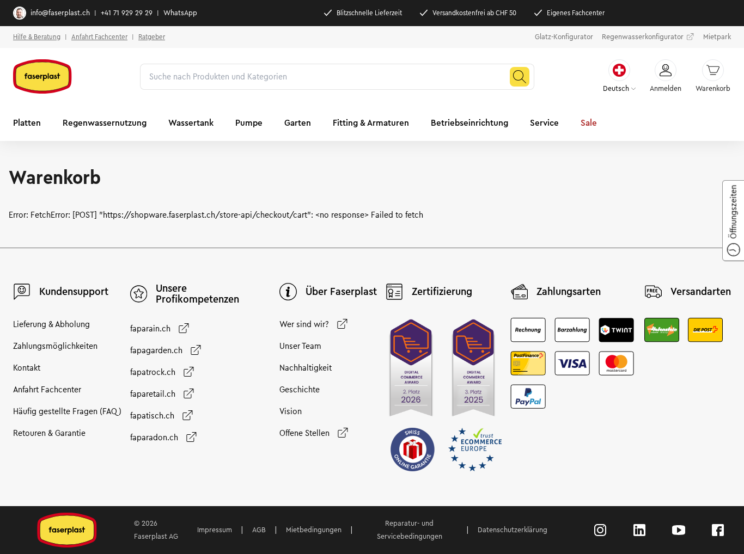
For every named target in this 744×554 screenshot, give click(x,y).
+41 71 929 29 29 (127, 13)
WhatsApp (180, 13)
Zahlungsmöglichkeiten (55, 346)
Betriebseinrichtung (469, 122)
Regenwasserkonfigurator (643, 37)
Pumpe (249, 122)
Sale (589, 122)
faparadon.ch (154, 437)
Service (544, 122)
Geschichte (299, 389)
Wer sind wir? (304, 324)
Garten (297, 122)
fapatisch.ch (152, 415)
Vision (290, 411)
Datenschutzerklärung (512, 530)
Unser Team (300, 346)
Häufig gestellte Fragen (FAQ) (67, 411)
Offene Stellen (304, 433)
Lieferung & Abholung (51, 324)
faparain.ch (150, 328)
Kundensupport (73, 291)
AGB (259, 530)
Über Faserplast (341, 291)
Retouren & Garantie (49, 433)
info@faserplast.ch (60, 13)
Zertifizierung (442, 291)
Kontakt (26, 368)
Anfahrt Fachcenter (99, 36)
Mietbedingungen (313, 530)
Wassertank (191, 122)
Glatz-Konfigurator (564, 37)
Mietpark (717, 37)
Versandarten (700, 291)
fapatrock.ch (152, 372)
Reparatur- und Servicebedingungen (409, 530)
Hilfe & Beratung (36, 36)
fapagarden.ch (156, 350)
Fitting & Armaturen (371, 122)
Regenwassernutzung (105, 122)
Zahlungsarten (568, 291)
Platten (27, 122)
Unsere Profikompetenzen (197, 294)
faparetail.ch (152, 394)
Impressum (214, 530)
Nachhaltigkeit (305, 368)
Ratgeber (151, 36)
